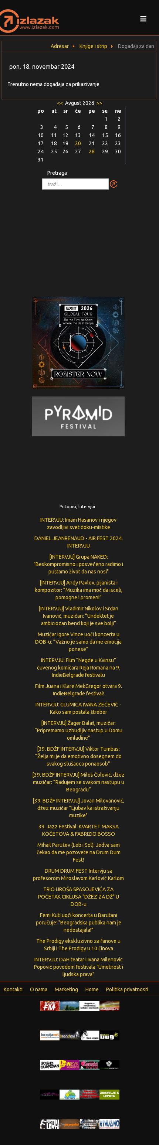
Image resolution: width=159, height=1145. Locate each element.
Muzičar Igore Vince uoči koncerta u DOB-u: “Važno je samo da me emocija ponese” (78, 641)
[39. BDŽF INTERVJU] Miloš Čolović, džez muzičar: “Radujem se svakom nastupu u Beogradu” (78, 782)
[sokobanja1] (70, 1094)
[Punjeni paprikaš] (70, 1124)
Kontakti (13, 989)
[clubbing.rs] (109, 1005)
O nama (38, 989)
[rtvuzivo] (109, 1124)
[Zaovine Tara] (70, 1005)
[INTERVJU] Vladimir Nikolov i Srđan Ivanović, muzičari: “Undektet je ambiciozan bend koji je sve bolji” (78, 616)
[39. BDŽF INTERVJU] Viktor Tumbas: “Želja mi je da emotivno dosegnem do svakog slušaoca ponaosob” (78, 756)
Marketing (66, 989)
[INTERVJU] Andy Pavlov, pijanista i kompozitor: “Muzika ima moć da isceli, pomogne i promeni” (78, 590)
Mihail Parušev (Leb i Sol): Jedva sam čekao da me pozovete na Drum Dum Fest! (79, 852)
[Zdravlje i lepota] (109, 1094)
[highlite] (50, 1094)
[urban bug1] (109, 1035)
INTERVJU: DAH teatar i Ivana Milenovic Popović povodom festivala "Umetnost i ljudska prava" (78, 967)
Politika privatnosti (127, 989)
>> (98, 103)
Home (92, 989)
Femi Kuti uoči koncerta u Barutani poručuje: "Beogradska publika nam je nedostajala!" (78, 922)
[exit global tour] (78, 344)
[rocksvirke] (89, 1094)
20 (78, 143)
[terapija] (50, 1035)
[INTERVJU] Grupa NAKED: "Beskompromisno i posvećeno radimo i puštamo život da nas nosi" (78, 564)
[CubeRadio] (109, 1064)
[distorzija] (89, 1005)
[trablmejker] (89, 1035)
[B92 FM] (50, 1005)
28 (92, 151)
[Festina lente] (50, 1124)
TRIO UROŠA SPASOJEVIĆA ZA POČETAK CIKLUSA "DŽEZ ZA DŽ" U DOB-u (78, 896)
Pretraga (57, 173)
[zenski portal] (89, 1064)
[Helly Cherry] (89, 1124)
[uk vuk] (70, 1064)
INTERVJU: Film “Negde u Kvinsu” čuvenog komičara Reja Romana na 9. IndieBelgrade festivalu (78, 667)
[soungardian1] (50, 1065)
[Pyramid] (78, 416)
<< (60, 103)
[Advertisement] (79, 239)
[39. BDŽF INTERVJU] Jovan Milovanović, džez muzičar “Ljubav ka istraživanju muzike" (78, 808)
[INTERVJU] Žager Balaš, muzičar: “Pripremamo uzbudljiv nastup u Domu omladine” (78, 730)
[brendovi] (70, 1035)
